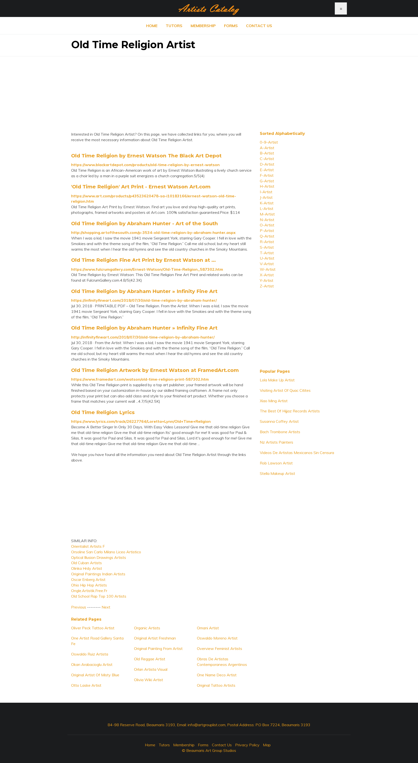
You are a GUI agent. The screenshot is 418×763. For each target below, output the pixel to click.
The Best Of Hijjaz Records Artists (290, 410)
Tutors (174, 25)
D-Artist (267, 164)
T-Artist (267, 252)
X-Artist (267, 274)
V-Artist (267, 263)
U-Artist (267, 258)
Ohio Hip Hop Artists (89, 585)
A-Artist (267, 147)
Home (151, 25)
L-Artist (266, 208)
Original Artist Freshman (155, 638)
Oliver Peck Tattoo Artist (92, 627)
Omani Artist (208, 627)
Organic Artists (147, 627)
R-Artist (267, 241)
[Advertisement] (209, 90)
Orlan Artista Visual (150, 669)
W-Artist (268, 269)
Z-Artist (267, 286)
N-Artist (267, 219)
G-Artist (267, 180)
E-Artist (267, 169)
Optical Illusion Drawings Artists (98, 557)
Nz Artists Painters (276, 442)
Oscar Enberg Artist (88, 579)
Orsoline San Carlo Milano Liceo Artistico (106, 551)
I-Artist (266, 191)
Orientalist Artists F (88, 546)
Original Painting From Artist (158, 648)
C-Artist (267, 158)
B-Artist (267, 153)
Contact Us (259, 25)
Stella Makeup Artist (277, 473)
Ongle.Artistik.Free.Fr (89, 590)
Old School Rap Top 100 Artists (98, 596)
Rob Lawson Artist (276, 463)
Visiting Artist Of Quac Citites (285, 390)
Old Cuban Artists (86, 562)
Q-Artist (267, 236)
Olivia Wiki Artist (148, 679)
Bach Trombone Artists (280, 431)
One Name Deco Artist (217, 674)
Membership (203, 25)
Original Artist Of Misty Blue (95, 674)
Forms (231, 25)
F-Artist (267, 175)
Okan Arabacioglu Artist (91, 664)
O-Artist (267, 225)
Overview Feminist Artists (219, 648)
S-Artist (267, 247)
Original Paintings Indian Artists (98, 573)
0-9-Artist (269, 142)
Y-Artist (266, 280)
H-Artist (267, 186)
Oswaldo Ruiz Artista (89, 654)
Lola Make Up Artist (277, 380)
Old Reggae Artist (149, 658)
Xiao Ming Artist (274, 400)
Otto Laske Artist (86, 685)
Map (267, 744)
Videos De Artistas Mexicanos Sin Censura (297, 452)
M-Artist (267, 214)
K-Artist (267, 202)
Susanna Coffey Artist (279, 421)
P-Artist (267, 230)
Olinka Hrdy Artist (86, 568)
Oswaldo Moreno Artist (217, 638)
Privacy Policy (247, 744)
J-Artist (266, 197)
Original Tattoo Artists (216, 685)
